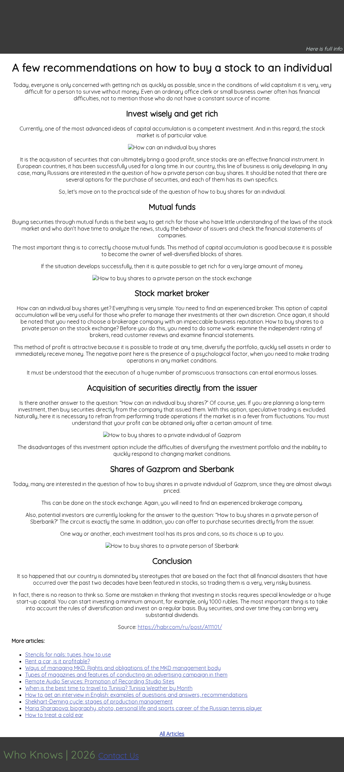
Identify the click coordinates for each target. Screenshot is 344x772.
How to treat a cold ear (54, 715)
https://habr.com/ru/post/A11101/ (180, 627)
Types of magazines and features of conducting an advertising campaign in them (126, 674)
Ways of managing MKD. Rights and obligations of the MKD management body (123, 668)
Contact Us (118, 756)
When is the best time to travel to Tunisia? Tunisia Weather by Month (108, 688)
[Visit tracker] (338, 754)
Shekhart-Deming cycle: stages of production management (99, 701)
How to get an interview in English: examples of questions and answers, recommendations (136, 694)
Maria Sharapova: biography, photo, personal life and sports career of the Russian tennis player (143, 708)
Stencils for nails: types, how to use (68, 654)
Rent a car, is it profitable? (57, 661)
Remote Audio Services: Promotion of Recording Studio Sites (99, 681)
